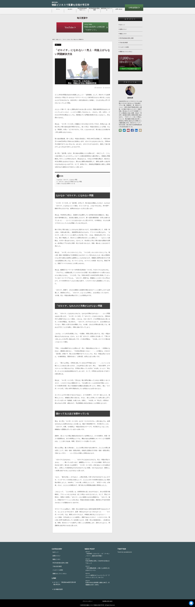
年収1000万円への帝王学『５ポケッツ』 (94, 27)
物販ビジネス (58, 39)
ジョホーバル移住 (124, 47)
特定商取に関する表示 (107, 601)
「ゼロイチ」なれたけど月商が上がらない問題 (70, 181)
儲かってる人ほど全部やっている (66, 183)
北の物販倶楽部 (58, 589)
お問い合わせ (118, 9)
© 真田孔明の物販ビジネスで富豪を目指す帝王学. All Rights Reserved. (97, 605)
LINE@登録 (133, 8)
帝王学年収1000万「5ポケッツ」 (82, 9)
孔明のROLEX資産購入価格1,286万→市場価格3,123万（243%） (97, 582)
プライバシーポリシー (88, 601)
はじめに (70, 9)
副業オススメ (123, 29)
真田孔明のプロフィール (106, 9)
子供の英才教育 (124, 42)
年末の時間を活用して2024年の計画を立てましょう (97, 561)
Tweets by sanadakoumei (125, 552)
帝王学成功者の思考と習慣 (94, 9)
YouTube (69, 27)
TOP (54, 39)
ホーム (58, 9)
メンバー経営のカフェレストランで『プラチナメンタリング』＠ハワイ (97, 575)
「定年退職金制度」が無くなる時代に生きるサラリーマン (97, 568)
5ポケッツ (122, 24)
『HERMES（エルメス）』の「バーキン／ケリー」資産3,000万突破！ (97, 554)
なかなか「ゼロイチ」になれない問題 (67, 179)
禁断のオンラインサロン (126, 51)
